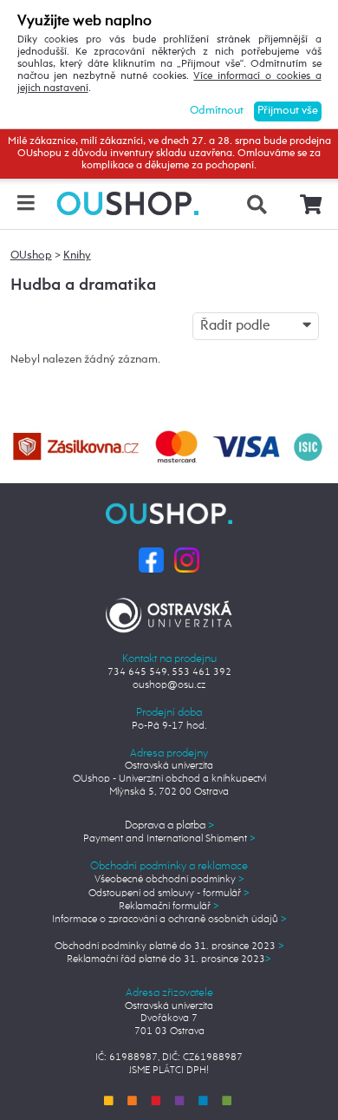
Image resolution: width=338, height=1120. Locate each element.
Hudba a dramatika (83, 285)
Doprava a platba (169, 825)
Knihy (77, 255)
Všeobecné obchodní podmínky (169, 879)
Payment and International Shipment (169, 838)
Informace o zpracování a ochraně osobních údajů (169, 919)
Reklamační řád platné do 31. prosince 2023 (169, 959)
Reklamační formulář (169, 906)
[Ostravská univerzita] (169, 612)
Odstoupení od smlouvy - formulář (169, 893)
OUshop (31, 255)
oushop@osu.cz (169, 685)
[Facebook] (151, 560)
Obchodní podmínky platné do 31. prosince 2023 (169, 946)
